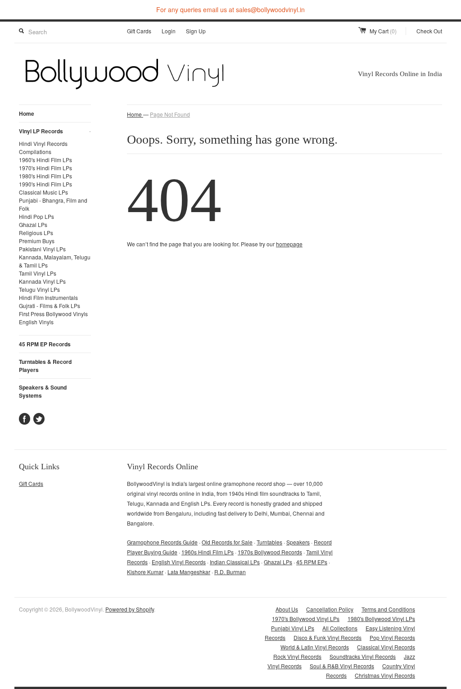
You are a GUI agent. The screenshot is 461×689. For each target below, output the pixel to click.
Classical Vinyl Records (386, 647)
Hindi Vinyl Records (43, 143)
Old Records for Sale (227, 542)
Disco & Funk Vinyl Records (328, 637)
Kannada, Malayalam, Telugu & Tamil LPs (54, 261)
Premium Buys (36, 241)
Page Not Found (170, 114)
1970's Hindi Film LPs (45, 168)
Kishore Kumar (145, 572)
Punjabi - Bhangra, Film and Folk (53, 204)
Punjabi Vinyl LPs (292, 628)
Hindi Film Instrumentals (48, 297)
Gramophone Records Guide (162, 542)
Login (169, 31)
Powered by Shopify (129, 609)
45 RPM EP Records (45, 344)
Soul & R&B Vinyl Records (342, 666)
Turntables (269, 542)
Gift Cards (139, 31)
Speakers (298, 542)
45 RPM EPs (311, 562)
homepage (289, 244)
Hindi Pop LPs (36, 216)
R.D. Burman (230, 572)
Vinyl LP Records (55, 131)
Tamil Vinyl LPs (37, 273)
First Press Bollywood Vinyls (53, 313)
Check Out (429, 31)
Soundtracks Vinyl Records (363, 656)
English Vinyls (36, 322)
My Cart (383, 31)
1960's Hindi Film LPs (45, 159)
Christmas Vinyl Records (385, 675)
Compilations (35, 151)
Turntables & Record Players (45, 366)
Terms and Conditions (388, 609)
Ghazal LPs (33, 224)
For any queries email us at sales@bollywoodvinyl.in (230, 9)
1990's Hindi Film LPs (45, 184)
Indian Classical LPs (235, 562)
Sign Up (196, 31)
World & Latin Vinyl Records (314, 647)
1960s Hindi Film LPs (207, 552)
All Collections (339, 628)
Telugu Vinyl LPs (39, 289)
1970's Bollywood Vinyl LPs (305, 618)
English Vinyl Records (179, 562)
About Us (287, 609)
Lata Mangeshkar (188, 572)
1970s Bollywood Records (270, 552)
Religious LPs (36, 232)
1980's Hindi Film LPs (45, 176)
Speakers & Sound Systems (43, 391)
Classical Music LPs (43, 192)
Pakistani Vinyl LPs (42, 249)
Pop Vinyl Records (392, 637)
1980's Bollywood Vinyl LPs (381, 618)
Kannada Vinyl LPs (42, 281)
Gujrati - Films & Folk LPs (49, 305)
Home (26, 113)
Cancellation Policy (329, 609)
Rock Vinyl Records (297, 656)
